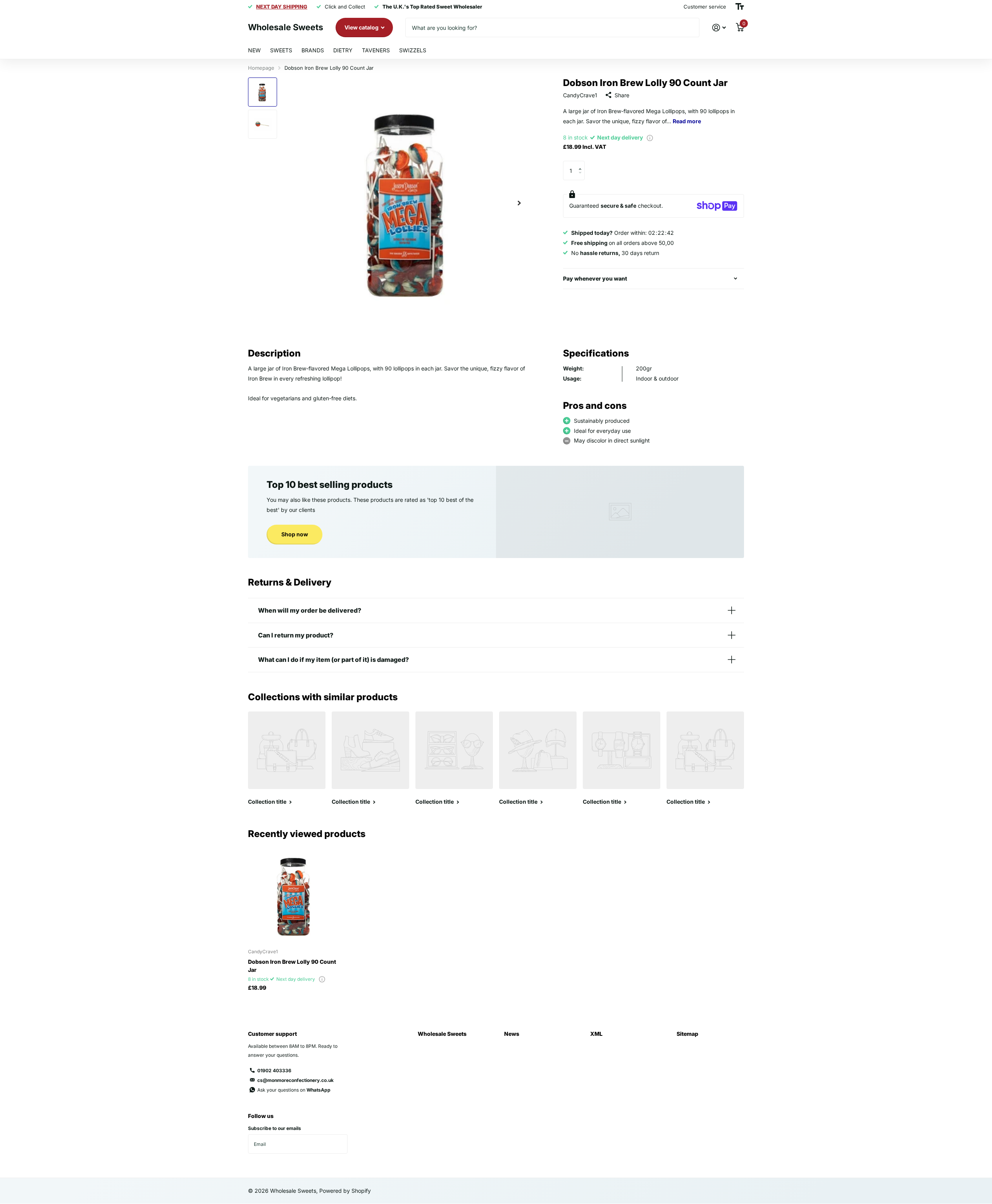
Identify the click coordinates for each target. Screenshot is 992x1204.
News (511, 1033)
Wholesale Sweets (442, 1033)
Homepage (261, 68)
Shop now (294, 534)
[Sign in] (719, 27)
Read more (687, 121)
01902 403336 (274, 1070)
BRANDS (312, 50)
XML (596, 1033)
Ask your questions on (294, 1090)
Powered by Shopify (345, 1190)
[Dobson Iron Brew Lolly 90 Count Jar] (295, 896)
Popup (650, 137)
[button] (519, 203)
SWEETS (281, 50)
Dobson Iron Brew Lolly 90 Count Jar (292, 965)
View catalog (362, 27)
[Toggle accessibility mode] (739, 7)
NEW (254, 50)
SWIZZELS (412, 50)
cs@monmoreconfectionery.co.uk (295, 1080)
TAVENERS (376, 50)
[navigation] (262, 92)
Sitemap (687, 1033)
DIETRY (343, 50)
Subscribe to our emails (274, 1128)
